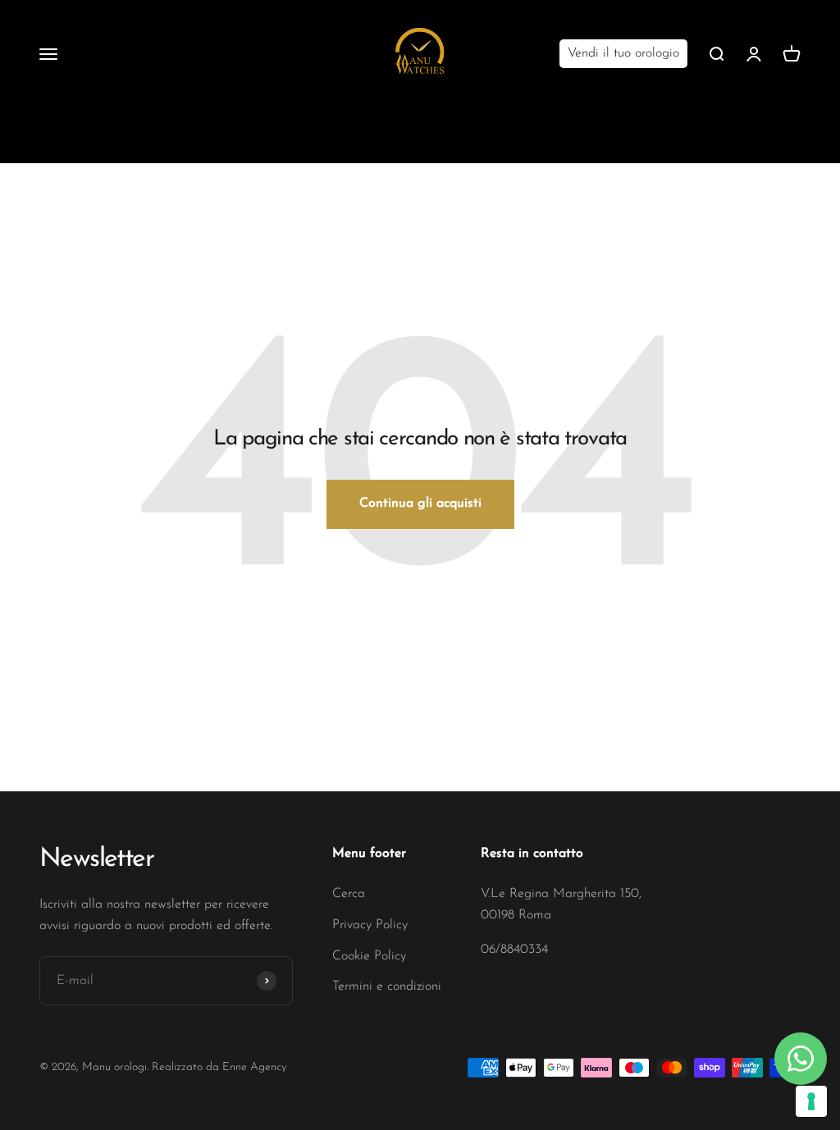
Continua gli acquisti (420, 503)
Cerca (348, 893)
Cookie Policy (369, 956)
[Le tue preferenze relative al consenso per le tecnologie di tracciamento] (811, 1101)
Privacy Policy (370, 925)
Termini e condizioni (386, 986)
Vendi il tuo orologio (623, 53)
